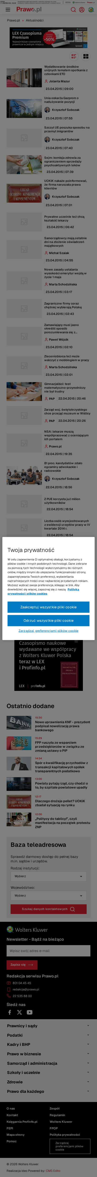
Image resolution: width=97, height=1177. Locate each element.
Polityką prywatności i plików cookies (43, 592)
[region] (48, 588)
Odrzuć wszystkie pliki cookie (49, 620)
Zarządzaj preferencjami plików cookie (48, 630)
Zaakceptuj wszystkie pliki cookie (48, 607)
